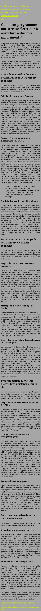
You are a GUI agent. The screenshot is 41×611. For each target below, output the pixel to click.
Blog (2, 19)
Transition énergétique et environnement (15, 9)
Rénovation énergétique (9, 16)
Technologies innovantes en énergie (14, 12)
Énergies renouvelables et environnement (15, 6)
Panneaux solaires (7, 3)
